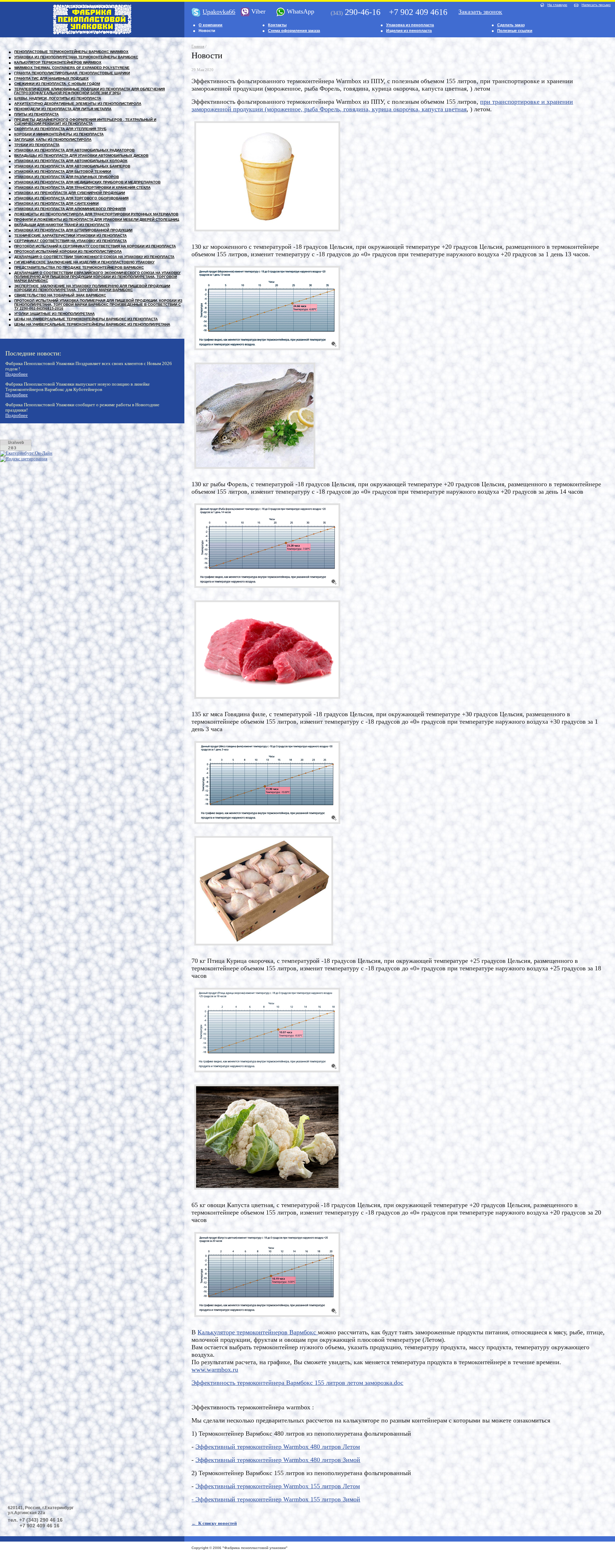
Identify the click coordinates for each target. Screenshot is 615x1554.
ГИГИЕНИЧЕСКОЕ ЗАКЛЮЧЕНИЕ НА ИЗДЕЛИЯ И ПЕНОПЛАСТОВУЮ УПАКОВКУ (84, 262)
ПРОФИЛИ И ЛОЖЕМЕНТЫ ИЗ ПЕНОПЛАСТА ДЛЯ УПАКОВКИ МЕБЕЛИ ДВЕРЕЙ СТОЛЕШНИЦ (96, 219)
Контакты (277, 25)
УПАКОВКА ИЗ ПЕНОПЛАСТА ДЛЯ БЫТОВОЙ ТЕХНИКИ (62, 171)
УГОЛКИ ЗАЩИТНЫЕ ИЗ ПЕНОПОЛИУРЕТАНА (54, 314)
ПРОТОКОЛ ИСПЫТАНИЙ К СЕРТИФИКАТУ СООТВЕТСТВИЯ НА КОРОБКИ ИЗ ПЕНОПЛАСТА (95, 246)
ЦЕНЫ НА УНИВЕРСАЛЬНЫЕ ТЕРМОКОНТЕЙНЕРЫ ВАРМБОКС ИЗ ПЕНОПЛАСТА (86, 319)
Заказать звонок (480, 11)
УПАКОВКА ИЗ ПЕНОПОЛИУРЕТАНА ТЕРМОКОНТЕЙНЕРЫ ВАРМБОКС (76, 57)
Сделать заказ (511, 25)
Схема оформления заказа (294, 30)
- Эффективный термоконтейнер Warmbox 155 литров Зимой (275, 1499)
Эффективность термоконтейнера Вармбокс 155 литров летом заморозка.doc (297, 1382)
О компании (210, 25)
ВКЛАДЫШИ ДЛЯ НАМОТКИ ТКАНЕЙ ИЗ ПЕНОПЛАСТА (62, 225)
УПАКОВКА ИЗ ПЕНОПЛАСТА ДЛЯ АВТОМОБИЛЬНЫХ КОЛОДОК (70, 161)
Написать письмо (596, 5)
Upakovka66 (219, 11)
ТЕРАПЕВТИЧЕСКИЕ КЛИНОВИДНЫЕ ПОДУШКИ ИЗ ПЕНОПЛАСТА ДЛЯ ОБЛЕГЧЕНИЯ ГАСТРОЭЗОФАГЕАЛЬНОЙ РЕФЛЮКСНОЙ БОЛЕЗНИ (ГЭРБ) (89, 91)
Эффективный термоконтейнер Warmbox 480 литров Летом (277, 1446)
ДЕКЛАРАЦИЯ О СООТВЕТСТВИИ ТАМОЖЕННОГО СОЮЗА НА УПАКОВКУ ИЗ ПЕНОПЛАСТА (94, 257)
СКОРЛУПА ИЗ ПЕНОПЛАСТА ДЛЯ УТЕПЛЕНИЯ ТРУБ (60, 129)
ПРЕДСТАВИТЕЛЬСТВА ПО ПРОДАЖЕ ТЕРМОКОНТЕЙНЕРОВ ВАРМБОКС (79, 267)
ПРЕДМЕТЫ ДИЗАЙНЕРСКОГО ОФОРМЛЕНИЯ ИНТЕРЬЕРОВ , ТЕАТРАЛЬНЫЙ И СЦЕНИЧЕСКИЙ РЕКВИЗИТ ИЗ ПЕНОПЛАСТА (85, 121)
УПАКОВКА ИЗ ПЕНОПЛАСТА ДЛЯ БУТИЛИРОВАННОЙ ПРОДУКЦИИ (73, 230)
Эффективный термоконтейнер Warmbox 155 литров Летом (277, 1486)
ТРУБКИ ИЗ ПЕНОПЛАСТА (36, 145)
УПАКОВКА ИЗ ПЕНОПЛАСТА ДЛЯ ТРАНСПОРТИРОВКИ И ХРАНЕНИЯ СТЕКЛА (82, 187)
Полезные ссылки (514, 30)
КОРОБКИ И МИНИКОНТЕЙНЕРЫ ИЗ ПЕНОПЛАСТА (59, 134)
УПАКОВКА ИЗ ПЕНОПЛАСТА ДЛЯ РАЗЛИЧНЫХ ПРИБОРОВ (66, 177)
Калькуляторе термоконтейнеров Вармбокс (258, 1332)
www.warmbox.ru (214, 1369)
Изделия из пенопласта (409, 30)
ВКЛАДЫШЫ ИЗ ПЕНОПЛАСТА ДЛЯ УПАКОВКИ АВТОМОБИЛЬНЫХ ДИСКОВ (81, 155)
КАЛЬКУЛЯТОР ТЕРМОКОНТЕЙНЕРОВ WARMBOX (57, 62)
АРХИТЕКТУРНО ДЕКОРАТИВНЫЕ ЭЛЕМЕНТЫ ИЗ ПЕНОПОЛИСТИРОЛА (77, 104)
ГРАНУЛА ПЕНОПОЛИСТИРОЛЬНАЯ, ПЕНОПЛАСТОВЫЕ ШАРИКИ (72, 73)
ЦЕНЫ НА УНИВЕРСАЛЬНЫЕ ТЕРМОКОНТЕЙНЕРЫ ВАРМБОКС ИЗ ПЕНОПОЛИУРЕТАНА (92, 324)
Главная (197, 46)
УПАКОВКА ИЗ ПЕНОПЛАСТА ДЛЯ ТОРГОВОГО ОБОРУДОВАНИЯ (71, 198)
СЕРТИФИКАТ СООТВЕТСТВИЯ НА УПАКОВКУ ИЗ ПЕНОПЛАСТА (70, 241)
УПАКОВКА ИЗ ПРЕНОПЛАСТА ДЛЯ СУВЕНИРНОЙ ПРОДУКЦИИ (69, 193)
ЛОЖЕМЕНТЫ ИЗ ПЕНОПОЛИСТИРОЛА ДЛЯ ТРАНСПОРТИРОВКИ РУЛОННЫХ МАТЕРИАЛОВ (96, 214)
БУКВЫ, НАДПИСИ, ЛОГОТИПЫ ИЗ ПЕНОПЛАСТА (57, 98)
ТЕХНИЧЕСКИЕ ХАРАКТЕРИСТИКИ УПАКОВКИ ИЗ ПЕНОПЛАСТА (70, 235)
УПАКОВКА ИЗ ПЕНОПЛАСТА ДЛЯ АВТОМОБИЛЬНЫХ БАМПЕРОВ (72, 166)
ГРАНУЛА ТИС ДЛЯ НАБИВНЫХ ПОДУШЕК (51, 78)
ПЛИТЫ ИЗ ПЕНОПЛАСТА (36, 114)
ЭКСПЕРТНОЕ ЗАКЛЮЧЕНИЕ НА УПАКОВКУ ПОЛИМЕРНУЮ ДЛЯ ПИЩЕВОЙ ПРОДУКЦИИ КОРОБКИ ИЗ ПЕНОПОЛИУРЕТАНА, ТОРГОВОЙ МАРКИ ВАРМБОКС (92, 288)
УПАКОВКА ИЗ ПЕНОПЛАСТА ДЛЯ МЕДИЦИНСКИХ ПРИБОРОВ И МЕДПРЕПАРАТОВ (87, 182)
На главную (557, 5)
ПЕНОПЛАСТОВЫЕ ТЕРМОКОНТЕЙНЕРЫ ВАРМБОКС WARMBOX (71, 52)
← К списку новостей (214, 1523)
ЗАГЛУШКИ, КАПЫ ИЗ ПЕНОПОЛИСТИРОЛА (52, 139)
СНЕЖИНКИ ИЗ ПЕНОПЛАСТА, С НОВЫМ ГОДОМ (57, 84)
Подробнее (16, 374)
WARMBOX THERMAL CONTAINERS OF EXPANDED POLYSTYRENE (72, 68)
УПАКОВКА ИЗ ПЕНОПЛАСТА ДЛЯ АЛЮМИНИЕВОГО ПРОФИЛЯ (70, 209)
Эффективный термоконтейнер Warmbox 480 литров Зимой (277, 1459)
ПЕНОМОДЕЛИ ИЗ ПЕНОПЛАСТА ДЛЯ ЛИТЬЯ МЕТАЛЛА (62, 109)
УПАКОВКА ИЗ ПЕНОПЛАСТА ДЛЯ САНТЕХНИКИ (56, 203)
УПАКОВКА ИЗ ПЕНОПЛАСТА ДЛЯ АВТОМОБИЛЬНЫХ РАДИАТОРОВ (74, 150)
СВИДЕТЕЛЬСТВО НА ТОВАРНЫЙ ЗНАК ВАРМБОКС (60, 295)
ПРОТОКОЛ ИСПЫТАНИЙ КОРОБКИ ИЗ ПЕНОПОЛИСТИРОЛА (68, 251)
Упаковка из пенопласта (410, 25)
